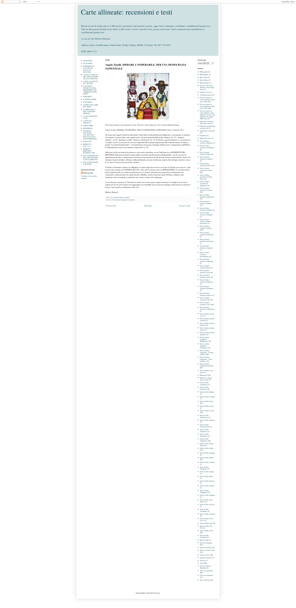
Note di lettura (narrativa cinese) (205, 165)
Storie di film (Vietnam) (204, 536)
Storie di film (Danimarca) (204, 416)
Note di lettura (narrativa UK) (205, 299)
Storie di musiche (205, 547)
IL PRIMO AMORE (89, 99)
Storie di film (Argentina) (204, 383)
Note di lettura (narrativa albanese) (206, 142)
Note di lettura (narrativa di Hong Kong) (206, 177)
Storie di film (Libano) (207, 462)
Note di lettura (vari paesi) (206, 371)
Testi (201, 563)
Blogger (157, 593)
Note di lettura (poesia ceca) (207, 315)
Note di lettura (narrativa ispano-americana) (205, 221)
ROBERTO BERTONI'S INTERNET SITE (89, 151)
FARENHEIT (87, 96)
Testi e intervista (205, 580)
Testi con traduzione (206, 575)
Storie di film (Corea (206, 406)
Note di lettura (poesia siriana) (207, 329)
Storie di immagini (206, 543)
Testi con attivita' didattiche (205, 567)
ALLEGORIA (87, 63)
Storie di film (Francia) (207, 420)
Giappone (203, 135)
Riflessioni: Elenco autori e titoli (206, 379)
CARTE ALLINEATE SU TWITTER (90, 82)
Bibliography (204, 74)
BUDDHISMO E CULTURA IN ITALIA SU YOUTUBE (88, 69)
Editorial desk (88, 173)
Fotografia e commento (207, 131)
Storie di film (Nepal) (207, 472)
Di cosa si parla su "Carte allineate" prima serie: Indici (207, 99)
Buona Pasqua (204, 83)
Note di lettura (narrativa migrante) (206, 247)
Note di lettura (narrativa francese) (206, 189)
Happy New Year (205, 138)
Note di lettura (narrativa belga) (205, 153)
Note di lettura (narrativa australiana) (207, 147)
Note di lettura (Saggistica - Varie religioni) (206, 359)
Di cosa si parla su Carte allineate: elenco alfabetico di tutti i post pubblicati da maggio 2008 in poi (207, 115)
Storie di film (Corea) (207, 411)
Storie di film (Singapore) (204, 491)
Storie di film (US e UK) (206, 527)
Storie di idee (204, 540)
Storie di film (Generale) (204, 430)
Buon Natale (204, 80)
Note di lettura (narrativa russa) (205, 271)
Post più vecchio (184, 206)
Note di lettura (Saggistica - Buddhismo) (204, 339)
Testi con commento (206, 571)
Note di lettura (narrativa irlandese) (206, 214)
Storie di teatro (205, 555)
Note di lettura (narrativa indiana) (206, 202)
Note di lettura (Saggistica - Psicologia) (204, 346)
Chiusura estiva (205, 92)
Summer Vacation (205, 558)
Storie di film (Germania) (204, 435)
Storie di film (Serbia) (207, 486)
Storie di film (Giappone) (204, 440)
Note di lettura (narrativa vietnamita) (207, 308)
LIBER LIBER (88, 125)
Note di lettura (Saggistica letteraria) (124, 200)
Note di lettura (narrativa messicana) (207, 240)
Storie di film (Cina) (206, 401)
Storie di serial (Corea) (207, 550)
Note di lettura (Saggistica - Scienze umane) (206, 352)
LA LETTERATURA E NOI (90, 117)
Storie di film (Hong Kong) (206, 444)
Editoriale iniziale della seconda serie (207, 127)
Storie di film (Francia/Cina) (204, 426)
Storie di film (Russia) (207, 481)
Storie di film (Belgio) (207, 392)
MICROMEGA (88, 128)
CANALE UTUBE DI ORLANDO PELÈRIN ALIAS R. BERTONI (90, 77)
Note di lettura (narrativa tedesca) (206, 294)
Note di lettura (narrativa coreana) (206, 169)
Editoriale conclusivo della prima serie (207, 122)
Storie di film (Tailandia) (204, 510)
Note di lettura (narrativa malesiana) (207, 234)
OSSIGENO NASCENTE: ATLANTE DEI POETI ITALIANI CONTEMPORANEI (90, 135)
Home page (148, 206)
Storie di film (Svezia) (207, 504)
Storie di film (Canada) (207, 397)
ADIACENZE (87, 61)
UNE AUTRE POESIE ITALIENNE (90, 163)
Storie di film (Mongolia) (204, 468)
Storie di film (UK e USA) (206, 519)
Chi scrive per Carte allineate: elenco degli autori (207, 87)
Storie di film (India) (207, 448)
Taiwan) (202, 560)
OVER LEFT (87, 141)
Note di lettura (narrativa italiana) (206, 227)
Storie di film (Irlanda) (207, 453)
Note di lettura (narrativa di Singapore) (204, 183)
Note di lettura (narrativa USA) (205, 303)
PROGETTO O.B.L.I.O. (87, 145)
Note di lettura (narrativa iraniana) (206, 209)
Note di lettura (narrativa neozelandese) (204, 254)
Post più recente (111, 206)
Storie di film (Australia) (204, 388)
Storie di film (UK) (206, 523)
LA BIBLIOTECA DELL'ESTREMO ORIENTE (89, 111)
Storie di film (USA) (206, 531)
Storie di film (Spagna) (207, 495)
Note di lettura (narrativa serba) (205, 276)
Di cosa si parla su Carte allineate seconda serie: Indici (207, 106)
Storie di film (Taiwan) (207, 514)
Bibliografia (204, 72)
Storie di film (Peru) (206, 476)
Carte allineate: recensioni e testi (126, 11)
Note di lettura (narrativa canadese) (206, 158)
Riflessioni (203, 375)
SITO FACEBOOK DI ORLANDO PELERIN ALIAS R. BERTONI (90, 157)
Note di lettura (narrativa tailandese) (207, 287)
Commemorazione (206, 95)
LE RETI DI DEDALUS (87, 122)
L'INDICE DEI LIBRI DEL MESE (90, 106)
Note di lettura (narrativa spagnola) (206, 281)
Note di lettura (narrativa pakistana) (206, 260)
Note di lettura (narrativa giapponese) (207, 196)
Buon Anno (203, 77)
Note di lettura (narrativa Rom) (205, 267)
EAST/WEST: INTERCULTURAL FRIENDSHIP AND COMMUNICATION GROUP (90, 90)
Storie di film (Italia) (207, 457)
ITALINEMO (87, 102)
